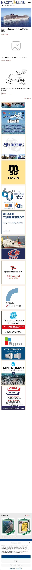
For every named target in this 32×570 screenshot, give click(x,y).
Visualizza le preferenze (16, 565)
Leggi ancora (16, 91)
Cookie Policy (12, 568)
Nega (16, 561)
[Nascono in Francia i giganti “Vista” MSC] (16, 17)
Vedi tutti (26, 98)
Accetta (16, 557)
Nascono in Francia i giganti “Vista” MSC (15, 30)
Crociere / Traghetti (6, 60)
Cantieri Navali (4, 34)
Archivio (27, 515)
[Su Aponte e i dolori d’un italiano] (16, 45)
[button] (30, 543)
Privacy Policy (19, 568)
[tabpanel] (16, 91)
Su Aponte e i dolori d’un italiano (14, 57)
